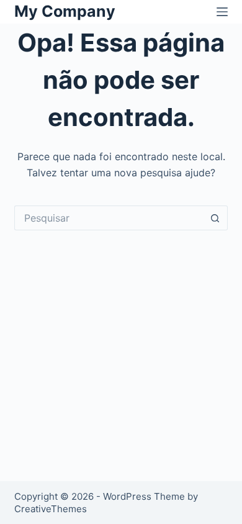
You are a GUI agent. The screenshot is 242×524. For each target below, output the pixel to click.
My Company (64, 11)
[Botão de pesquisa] (215, 218)
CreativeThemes (50, 509)
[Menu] (222, 11)
